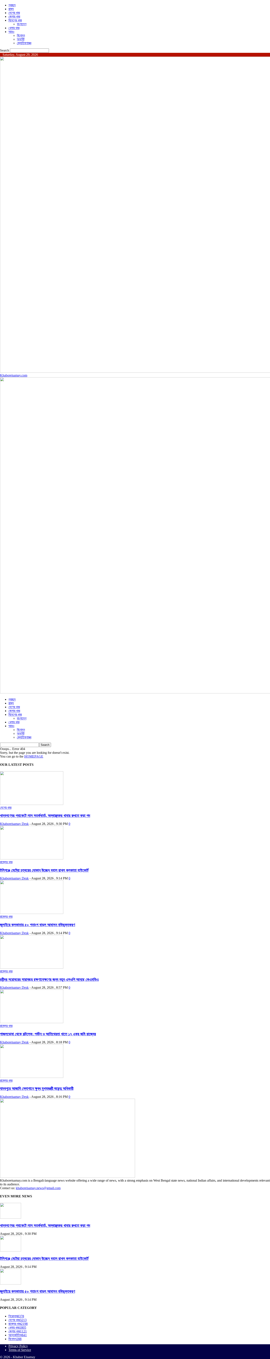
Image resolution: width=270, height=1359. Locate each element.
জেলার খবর (14, 16)
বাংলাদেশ (21, 24)
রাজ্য (11, 9)
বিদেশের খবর (15, 20)
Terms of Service (19, 1350)
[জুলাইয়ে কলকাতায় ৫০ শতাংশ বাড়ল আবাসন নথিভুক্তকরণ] (31, 913)
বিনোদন (21, 35)
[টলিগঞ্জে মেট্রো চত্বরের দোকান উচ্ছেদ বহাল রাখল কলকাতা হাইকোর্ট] (31, 858)
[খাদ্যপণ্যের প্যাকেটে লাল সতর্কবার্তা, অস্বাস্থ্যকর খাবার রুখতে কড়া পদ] (31, 804)
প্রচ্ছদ (12, 5)
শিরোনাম (16, 1316)
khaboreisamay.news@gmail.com (38, 1188)
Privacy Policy (18, 1346)
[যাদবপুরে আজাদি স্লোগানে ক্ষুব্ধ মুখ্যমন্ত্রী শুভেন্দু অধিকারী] (31, 1076)
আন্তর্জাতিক (17, 1335)
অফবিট (20, 39)
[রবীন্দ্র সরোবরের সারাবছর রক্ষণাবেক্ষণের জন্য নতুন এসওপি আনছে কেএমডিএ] (31, 967)
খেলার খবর (13, 28)
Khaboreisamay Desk (14, 824)
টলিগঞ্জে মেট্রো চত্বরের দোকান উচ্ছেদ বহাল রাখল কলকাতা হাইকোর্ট (44, 870)
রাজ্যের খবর (6, 862)
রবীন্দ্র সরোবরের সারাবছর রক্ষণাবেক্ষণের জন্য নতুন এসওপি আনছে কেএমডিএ (49, 979)
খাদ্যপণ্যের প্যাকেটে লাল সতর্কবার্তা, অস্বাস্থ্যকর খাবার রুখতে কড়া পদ (45, 815)
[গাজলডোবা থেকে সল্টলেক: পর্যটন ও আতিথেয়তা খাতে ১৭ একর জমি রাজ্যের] (31, 1022)
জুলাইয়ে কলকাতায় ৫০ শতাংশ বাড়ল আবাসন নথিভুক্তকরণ (37, 925)
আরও (11, 31)
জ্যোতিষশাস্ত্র (24, 43)
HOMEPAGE (33, 756)
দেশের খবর (14, 13)
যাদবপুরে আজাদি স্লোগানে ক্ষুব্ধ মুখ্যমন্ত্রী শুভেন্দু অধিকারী (36, 1088)
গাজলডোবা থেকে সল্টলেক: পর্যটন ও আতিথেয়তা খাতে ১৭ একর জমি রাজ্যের (48, 1034)
